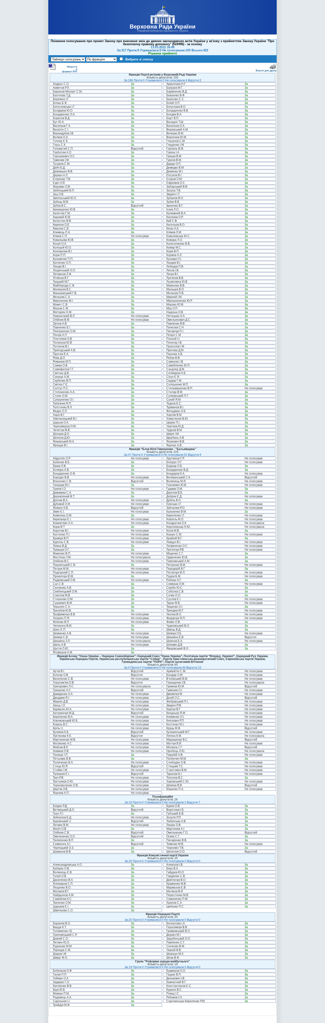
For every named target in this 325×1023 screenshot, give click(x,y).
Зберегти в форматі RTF (69, 69)
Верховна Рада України (163, 26)
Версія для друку (266, 70)
